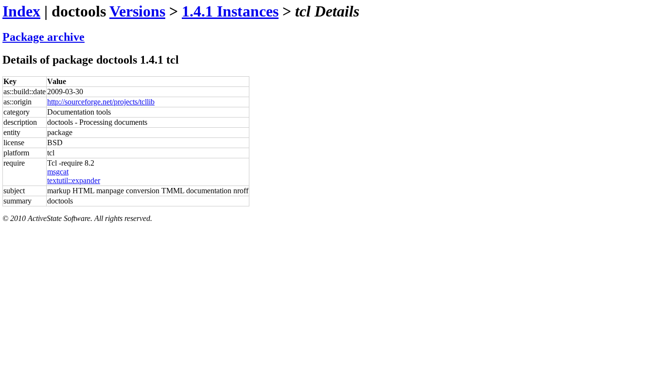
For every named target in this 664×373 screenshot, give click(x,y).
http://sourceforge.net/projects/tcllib (101, 102)
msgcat (58, 172)
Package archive (43, 37)
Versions (137, 11)
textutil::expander (73, 180)
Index (21, 11)
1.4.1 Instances (230, 11)
